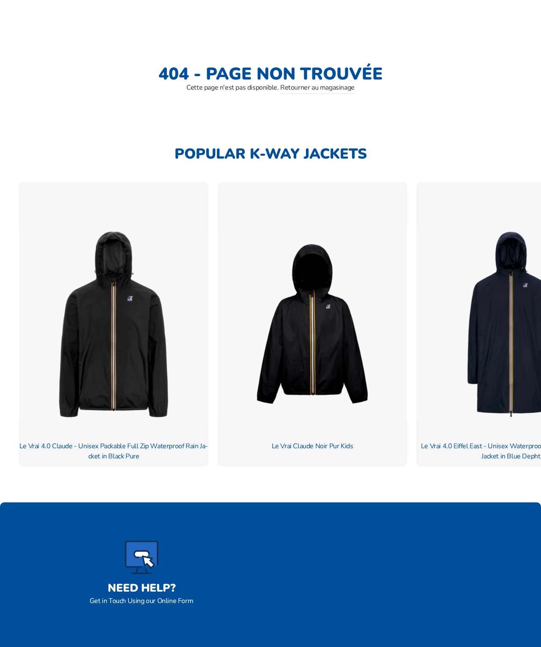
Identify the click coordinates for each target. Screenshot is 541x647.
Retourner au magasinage (317, 87)
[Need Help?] (141, 557)
